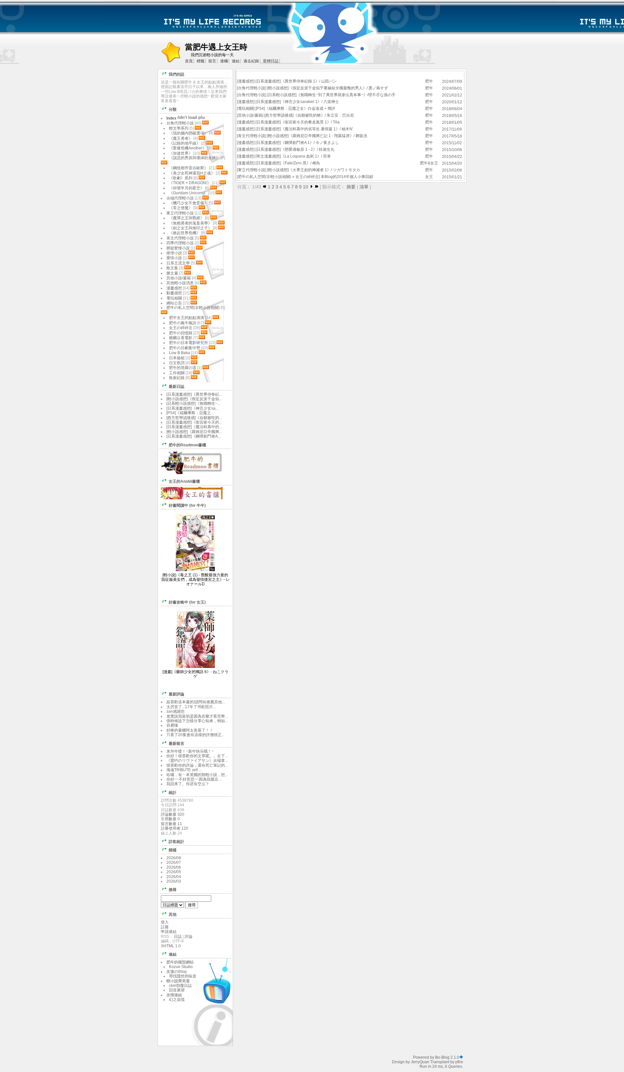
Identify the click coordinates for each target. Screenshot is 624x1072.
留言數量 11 (171, 824)
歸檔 (172, 850)
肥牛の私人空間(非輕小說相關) (264, 176)
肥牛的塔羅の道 (182, 367)
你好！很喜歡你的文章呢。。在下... (197, 756)
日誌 (178, 936)
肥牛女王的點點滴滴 (186, 317)
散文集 (172, 268)
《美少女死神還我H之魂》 (192, 173)
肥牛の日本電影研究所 (189, 342)
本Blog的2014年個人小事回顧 (347, 176)
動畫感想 (174, 293)
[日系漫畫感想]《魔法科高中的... (194, 427)
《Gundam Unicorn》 (188, 193)
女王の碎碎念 (307, 176)
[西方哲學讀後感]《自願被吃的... (194, 417)
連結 (172, 954)
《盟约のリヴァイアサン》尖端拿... (197, 760)
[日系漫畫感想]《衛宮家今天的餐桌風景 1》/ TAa (297, 122)
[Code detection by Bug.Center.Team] (461, 1057)
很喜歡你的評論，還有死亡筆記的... (197, 765)
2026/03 (173, 881)
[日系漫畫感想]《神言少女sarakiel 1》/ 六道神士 (297, 101)
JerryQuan (420, 1062)
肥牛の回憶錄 (180, 333)
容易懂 (172, 725)
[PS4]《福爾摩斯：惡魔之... (190, 413)
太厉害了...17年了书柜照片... (191, 707)
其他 (172, 914)
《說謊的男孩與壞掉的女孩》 (194, 158)
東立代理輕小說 (251, 170)
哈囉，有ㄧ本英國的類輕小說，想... (197, 774)
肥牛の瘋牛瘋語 (182, 323)
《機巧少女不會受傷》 (188, 203)
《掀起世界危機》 (184, 233)
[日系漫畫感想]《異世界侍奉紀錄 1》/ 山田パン (296, 81)
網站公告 (174, 303)
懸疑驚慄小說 (178, 248)
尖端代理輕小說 (180, 198)
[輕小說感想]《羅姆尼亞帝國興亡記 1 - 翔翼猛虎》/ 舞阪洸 (317, 136)
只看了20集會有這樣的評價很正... (195, 735)
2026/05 (173, 872)
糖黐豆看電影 (180, 338)
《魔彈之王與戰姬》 (186, 218)
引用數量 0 (170, 819)
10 (305, 186)
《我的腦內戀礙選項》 (188, 133)
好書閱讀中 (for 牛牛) (187, 505)
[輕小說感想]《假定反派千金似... (194, 399)
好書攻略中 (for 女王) (187, 602)
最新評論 (176, 694)
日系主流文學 (178, 263)
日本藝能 (177, 358)
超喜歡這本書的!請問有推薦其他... (195, 702)
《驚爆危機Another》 (187, 148)
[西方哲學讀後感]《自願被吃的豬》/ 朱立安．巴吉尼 (309, 115)
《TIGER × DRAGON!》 (190, 183)
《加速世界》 (180, 153)
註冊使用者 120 (174, 828)
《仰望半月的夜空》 (186, 188)
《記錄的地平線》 (184, 143)
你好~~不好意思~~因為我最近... (193, 779)
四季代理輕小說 (180, 243)
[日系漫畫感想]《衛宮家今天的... (194, 422)
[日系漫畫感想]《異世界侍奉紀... (194, 394)
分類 (172, 109)
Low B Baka (179, 353)
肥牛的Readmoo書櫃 (187, 445)
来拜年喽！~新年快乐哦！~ (190, 751)
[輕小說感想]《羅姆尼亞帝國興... (194, 431)
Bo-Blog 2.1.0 (447, 1057)
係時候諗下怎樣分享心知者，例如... (197, 721)
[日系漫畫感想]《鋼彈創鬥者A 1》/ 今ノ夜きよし (297, 142)
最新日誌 (176, 386)
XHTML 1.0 (171, 946)
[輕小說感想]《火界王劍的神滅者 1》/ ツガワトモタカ (313, 170)
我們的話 (176, 74)
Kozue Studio (181, 966)
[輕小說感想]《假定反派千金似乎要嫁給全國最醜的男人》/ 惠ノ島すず (327, 88)
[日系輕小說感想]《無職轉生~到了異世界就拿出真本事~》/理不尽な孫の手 (331, 95)
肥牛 (429, 81)
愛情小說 (174, 258)
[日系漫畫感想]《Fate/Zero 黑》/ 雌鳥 (287, 163)
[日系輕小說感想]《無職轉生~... (193, 403)
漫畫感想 (246, 81)
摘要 (351, 186)
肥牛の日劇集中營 (185, 348)
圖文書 (172, 273)
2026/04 (173, 876)
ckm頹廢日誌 (180, 985)
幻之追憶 (177, 999)
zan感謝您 (175, 711)
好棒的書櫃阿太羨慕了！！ (189, 730)
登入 (165, 922)
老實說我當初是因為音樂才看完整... (197, 716)
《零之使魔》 (180, 208)
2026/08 (173, 858)
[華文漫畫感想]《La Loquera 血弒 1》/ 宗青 (293, 156)
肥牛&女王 (429, 163)
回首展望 (177, 990)
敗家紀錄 (177, 378)
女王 (429, 176)
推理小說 (174, 253)
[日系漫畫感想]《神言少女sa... (192, 408)
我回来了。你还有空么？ (187, 784)
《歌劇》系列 (180, 178)
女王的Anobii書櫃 (184, 481)
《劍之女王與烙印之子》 (190, 228)
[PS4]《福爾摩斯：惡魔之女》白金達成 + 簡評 (295, 108)
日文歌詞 (177, 363)
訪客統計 (176, 841)
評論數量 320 (172, 814)
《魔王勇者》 (180, 138)
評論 (188, 936)
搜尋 (172, 889)
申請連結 (168, 931)
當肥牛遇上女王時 (216, 47)
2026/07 (173, 862)
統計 (172, 792)
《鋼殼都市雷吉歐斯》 (188, 168)
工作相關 (177, 373)
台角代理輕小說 (251, 88)
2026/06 (173, 867)
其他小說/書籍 (250, 115)
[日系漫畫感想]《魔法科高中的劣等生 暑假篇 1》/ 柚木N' (304, 129)
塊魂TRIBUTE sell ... (184, 770)
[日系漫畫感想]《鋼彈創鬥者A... (193, 436)
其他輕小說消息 (180, 283)
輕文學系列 (178, 128)
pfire (459, 1062)
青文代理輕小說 (251, 136)
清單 (364, 186)
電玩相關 (246, 108)
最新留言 (176, 743)
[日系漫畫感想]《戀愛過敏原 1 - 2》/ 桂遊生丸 (294, 149)
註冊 (165, 927)
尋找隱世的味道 (182, 976)
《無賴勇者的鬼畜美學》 (190, 223)
